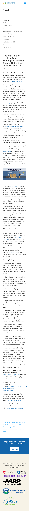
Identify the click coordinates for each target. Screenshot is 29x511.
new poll (9, 103)
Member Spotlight (8, 34)
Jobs (4, 28)
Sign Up (14, 449)
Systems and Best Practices (11, 45)
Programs (6, 39)
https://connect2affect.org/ (15, 400)
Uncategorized (7, 47)
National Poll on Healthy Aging (14, 126)
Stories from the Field (9, 42)
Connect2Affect (13, 252)
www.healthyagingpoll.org (11, 375)
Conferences (6, 23)
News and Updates (8, 36)
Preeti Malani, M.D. (15, 186)
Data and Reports (8, 25)
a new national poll (16, 81)
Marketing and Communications (12, 31)
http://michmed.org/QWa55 (15, 408)
